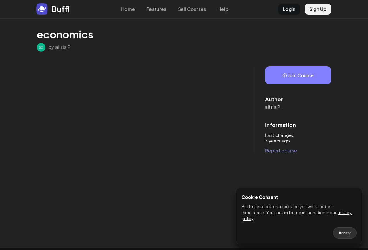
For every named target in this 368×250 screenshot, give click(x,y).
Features (156, 9)
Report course (281, 151)
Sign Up (318, 9)
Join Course (301, 75)
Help (223, 9)
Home (128, 9)
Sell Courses (192, 9)
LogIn (289, 9)
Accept (345, 233)
